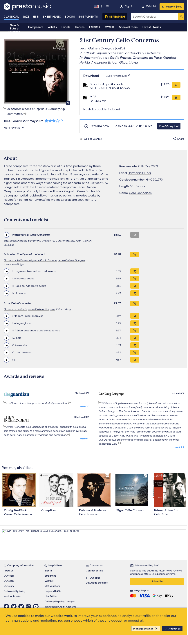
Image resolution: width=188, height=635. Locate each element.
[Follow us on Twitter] (14, 606)
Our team (9, 575)
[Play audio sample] (6, 235)
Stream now (100, 126)
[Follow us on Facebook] (7, 606)
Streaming (117, 16)
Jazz (26, 16)
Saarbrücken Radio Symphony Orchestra (29, 240)
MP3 (93, 97)
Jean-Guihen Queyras (71, 260)
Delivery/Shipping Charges (60, 601)
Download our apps (97, 582)
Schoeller (10, 254)
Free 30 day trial (168, 126)
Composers (35, 27)
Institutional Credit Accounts (60, 606)
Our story (9, 586)
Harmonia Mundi (139, 173)
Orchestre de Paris (15, 309)
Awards (109, 27)
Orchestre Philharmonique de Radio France (30, 260)
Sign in (129, 6)
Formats (94, 27)
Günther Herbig (64, 240)
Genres (80, 27)
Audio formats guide (116, 75)
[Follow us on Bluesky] (22, 606)
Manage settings (143, 628)
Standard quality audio (107, 84)
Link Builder (51, 596)
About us (8, 570)
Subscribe (157, 581)
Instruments (88, 16)
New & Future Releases (14, 28)
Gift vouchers (52, 586)
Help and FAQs (53, 591)
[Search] (181, 16)
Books (70, 16)
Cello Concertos (140, 193)
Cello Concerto (40, 235)
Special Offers (128, 27)
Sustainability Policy (15, 591)
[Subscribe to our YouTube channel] (36, 606)
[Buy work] (134, 254)
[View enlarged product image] (36, 71)
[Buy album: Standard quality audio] (176, 85)
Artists (52, 27)
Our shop (9, 580)
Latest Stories (151, 27)
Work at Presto (12, 596)
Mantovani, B (20, 235)
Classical (11, 16)
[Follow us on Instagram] (29, 606)
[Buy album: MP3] (176, 97)
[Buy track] (134, 271)
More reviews (12, 127)
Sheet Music (52, 16)
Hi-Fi (36, 16)
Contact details (94, 570)
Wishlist (151, 6)
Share (180, 138)
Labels (66, 27)
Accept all (174, 628)
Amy (7, 303)
